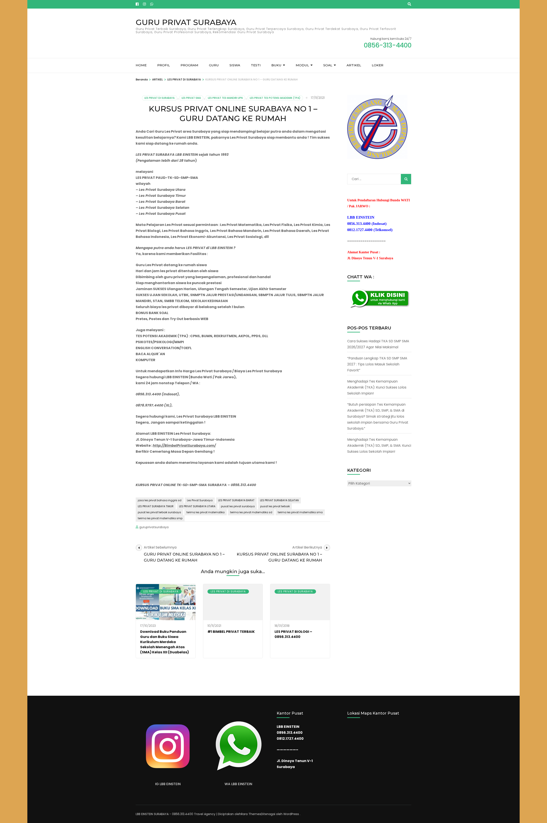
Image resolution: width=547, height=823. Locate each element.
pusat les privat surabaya (238, 506)
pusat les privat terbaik (275, 506)
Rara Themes (251, 814)
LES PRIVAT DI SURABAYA (159, 98)
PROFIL (163, 65)
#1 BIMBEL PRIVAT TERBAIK (231, 631)
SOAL (327, 65)
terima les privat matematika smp (160, 518)
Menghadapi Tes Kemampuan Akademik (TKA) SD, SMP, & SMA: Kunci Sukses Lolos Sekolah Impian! (379, 445)
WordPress (291, 814)
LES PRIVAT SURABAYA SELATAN (279, 500)
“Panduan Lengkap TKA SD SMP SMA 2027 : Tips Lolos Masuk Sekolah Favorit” (377, 364)
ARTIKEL (354, 65)
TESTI (256, 65)
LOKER (377, 65)
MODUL (302, 65)
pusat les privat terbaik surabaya (159, 512)
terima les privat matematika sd (251, 512)
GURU (214, 65)
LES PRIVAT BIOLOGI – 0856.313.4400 (293, 634)
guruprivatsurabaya (154, 527)
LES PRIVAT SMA (191, 98)
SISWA (234, 65)
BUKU (276, 65)
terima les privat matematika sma (300, 512)
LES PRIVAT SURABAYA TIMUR (156, 506)
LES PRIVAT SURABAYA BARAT (236, 500)
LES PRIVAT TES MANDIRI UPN (225, 98)
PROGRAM (189, 65)
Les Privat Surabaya (200, 500)
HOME (141, 65)
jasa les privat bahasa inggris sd (159, 500)
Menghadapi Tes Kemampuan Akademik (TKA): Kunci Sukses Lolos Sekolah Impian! (376, 387)
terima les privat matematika (206, 512)
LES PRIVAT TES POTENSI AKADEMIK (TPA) (275, 98)
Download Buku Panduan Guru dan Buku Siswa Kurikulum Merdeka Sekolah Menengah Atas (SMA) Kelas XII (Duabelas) (164, 642)
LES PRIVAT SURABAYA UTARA (197, 506)
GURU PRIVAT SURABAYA (186, 22)
